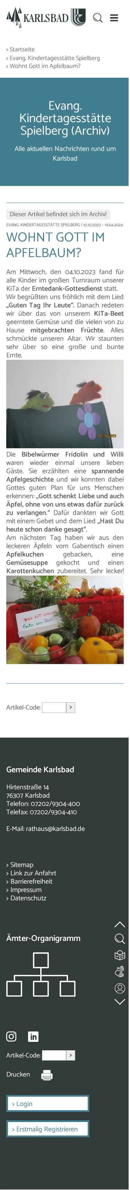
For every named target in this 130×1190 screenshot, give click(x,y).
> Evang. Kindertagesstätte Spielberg (53, 58)
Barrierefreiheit (31, 881)
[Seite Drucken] (41, 1075)
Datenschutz (28, 898)
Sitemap (21, 865)
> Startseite (20, 49)
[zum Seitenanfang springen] (120, 920)
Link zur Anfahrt (33, 873)
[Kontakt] (120, 987)
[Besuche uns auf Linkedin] (33, 1036)
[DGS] (120, 970)
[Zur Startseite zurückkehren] (46, 11)
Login (24, 1104)
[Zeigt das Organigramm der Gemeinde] (41, 995)
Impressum (26, 890)
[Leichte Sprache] (120, 953)
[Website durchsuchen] (98, 18)
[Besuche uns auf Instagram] (11, 1036)
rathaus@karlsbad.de (55, 829)
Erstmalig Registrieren (47, 1129)
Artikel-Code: (24, 707)
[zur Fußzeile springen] (120, 1000)
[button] (113, 17)
